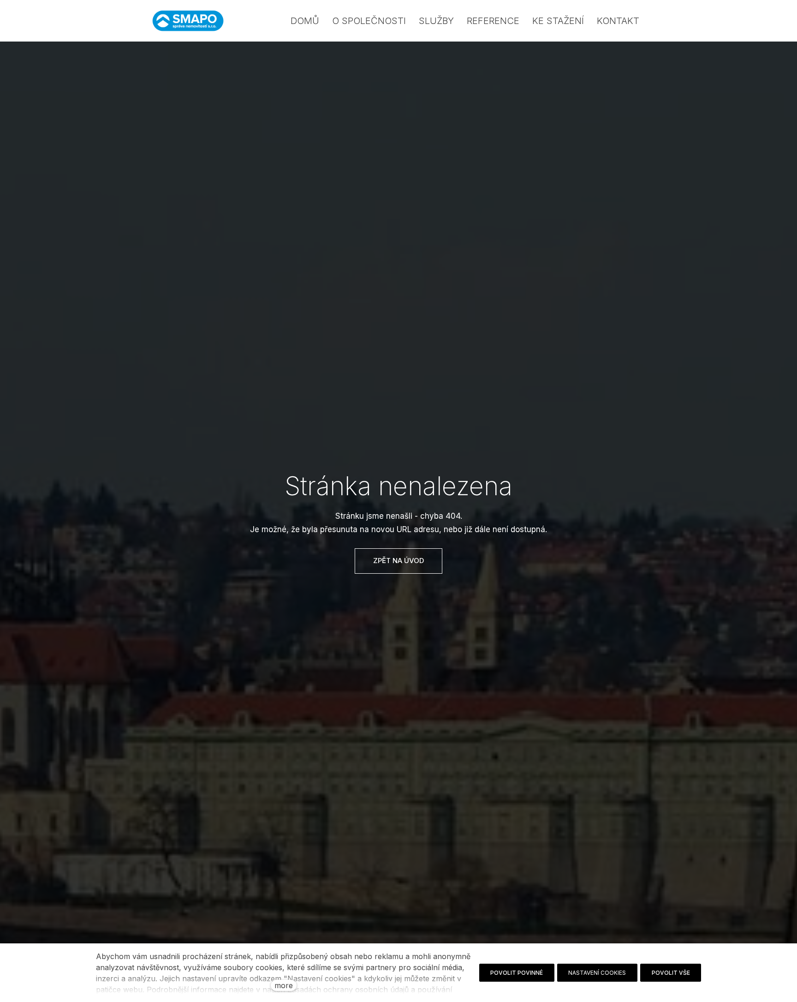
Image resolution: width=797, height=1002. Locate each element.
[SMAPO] (188, 20)
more (283, 985)
